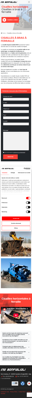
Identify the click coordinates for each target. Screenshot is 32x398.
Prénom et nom (8, 96)
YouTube (3, 393)
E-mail (5, 102)
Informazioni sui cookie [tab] (24, 172)
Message (6, 130)
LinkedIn (29, 391)
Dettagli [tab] (13, 172)
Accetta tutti (16, 218)
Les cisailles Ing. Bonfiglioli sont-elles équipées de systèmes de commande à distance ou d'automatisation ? (13, 358)
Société (5, 121)
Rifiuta (16, 228)
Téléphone (6, 109)
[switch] (28, 202)
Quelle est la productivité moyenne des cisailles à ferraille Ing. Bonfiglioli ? (14, 352)
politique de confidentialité (19, 152)
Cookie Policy (22, 391)
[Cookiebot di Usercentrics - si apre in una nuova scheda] (23, 169)
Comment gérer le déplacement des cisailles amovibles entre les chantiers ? (14, 347)
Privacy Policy (13, 391)
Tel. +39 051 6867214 (8, 376)
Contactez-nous (5, 391)
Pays (5, 115)
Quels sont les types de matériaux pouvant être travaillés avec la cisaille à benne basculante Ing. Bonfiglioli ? (15, 334)
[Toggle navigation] (29, 2)
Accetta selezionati (16, 223)
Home (4, 33)
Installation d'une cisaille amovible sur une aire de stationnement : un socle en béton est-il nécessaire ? (15, 341)
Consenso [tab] (4, 172)
